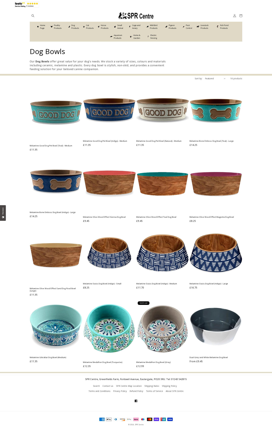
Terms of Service (154, 391)
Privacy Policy (120, 391)
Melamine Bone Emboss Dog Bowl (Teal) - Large (212, 141)
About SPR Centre (175, 391)
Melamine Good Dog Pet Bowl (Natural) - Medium (159, 141)
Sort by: (198, 78)
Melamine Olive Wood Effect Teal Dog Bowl (156, 217)
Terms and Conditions (99, 391)
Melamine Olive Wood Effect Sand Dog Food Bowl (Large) (53, 289)
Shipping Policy (169, 386)
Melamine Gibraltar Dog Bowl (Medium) (48, 357)
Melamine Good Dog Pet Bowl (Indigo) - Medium (105, 141)
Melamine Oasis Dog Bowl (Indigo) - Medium (156, 283)
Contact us (108, 386)
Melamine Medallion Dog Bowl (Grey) (153, 362)
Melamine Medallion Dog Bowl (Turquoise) (102, 362)
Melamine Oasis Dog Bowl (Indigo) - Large (209, 283)
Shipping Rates (151, 386)
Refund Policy (136, 391)
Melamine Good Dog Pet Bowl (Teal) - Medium (51, 146)
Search (96, 386)
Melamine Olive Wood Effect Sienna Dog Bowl (104, 217)
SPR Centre (139, 425)
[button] (33, 16)
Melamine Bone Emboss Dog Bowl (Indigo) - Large (53, 212)
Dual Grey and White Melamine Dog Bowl (209, 357)
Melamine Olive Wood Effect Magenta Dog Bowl (212, 217)
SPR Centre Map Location (129, 386)
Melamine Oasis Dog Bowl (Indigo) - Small (102, 283)
